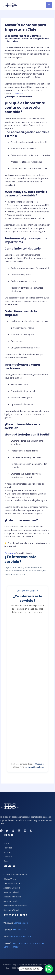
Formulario (10, 553)
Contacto (8, 856)
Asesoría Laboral (11, 892)
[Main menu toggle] (49, 5)
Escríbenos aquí (21, 923)
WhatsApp (39, 764)
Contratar (18, 93)
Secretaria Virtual (11, 910)
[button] (49, 969)
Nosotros (8, 847)
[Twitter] (7, 830)
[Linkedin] (25, 830)
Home (6, 843)
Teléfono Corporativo (13, 883)
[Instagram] (19, 830)
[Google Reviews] (13, 830)
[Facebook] (1, 830)
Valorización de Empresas (15, 905)
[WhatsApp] (31, 830)
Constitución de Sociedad (15, 874)
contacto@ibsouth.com (34, 767)
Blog (6, 861)
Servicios (8, 852)
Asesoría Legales (11, 901)
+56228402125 (20, 929)
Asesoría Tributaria (12, 896)
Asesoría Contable (12, 887)
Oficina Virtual (10, 879)
